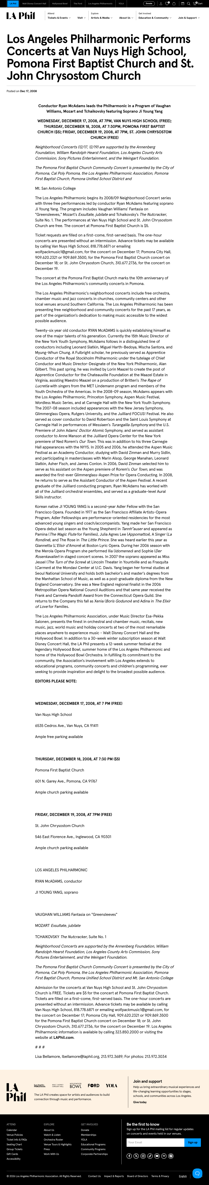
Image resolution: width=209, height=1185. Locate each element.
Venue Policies (15, 1135)
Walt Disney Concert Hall (34, 4)
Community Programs (93, 1149)
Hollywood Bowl (60, 4)
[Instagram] (143, 1156)
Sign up (192, 1142)
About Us (49, 1130)
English (183, 1176)
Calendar (12, 1130)
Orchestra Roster (53, 1140)
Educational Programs (93, 1144)
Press (47, 1149)
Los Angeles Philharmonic (100, 4)
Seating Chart (14, 1144)
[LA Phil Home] (21, 15)
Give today (140, 1102)
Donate (149, 4)
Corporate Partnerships (94, 1154)
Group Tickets (14, 1149)
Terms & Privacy (160, 1176)
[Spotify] (164, 1156)
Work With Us (51, 1154)
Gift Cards (12, 1154)
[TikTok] (150, 1156)
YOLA (121, 4)
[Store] (174, 3)
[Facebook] (129, 1156)
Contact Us (94, 1176)
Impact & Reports (114, 1176)
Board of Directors (137, 1176)
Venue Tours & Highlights (58, 1144)
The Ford (78, 4)
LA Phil (13, 4)
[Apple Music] (170, 1156)
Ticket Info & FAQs (17, 1140)
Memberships (88, 1135)
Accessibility (13, 1159)
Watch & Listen (52, 1135)
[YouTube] (157, 1156)
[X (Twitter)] (136, 1156)
